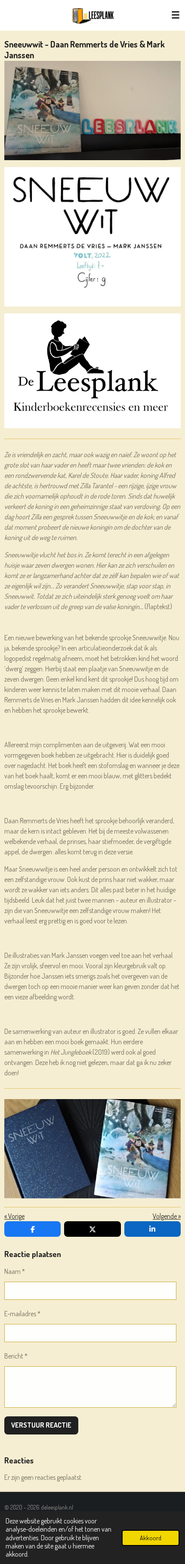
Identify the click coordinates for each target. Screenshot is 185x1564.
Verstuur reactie (41, 1425)
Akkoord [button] (150, 1538)
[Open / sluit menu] (175, 15)
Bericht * (16, 1356)
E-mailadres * (22, 1313)
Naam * (14, 1271)
